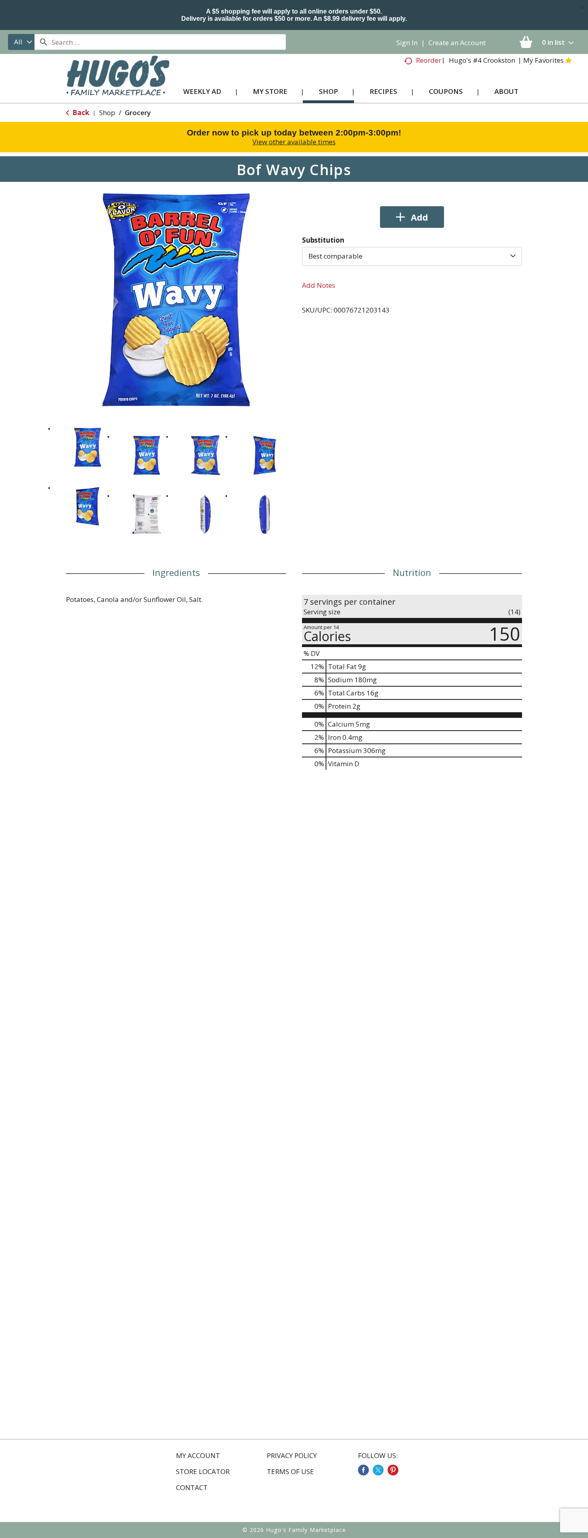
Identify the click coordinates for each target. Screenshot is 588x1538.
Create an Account (457, 42)
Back (80, 112)
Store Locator (203, 1472)
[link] (363, 1470)
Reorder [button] (428, 60)
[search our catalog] (43, 42)
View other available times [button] (294, 141)
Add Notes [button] (318, 285)
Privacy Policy (292, 1456)
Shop (107, 112)
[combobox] (21, 42)
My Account (198, 1456)
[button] (87, 447)
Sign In (407, 42)
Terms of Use (290, 1472)
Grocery (138, 112)
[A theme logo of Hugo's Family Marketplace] (118, 83)
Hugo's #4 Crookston (482, 60)
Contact (192, 1488)
